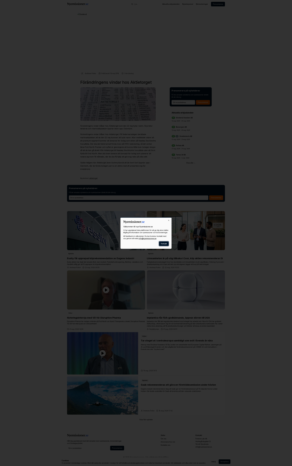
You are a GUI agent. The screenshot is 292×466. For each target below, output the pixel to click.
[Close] (169, 220)
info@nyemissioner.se (147, 238)
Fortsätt (164, 244)
